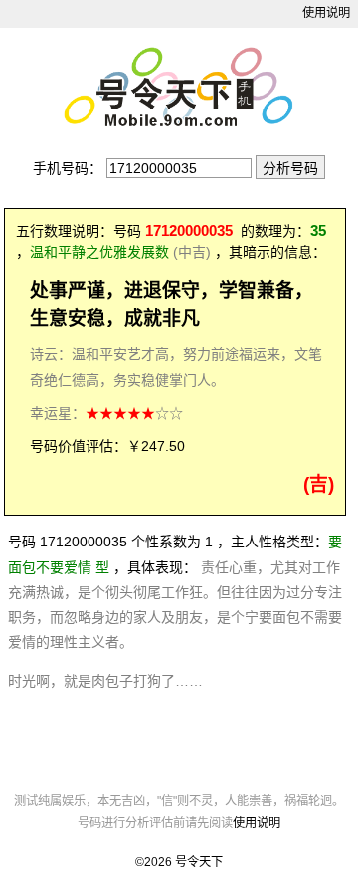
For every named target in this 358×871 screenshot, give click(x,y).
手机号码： (67, 168)
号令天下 (199, 862)
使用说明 (326, 13)
